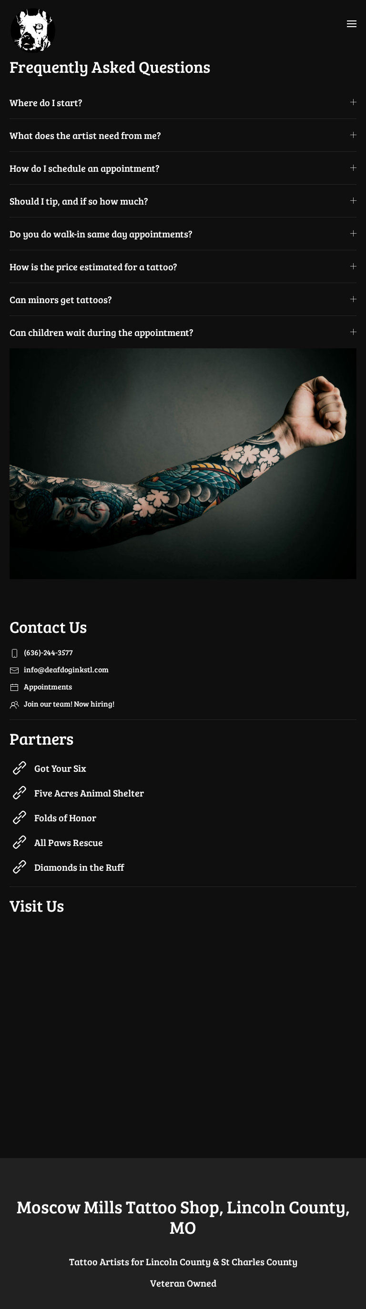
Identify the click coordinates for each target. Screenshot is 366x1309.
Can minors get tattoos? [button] (61, 299)
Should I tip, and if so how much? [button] (79, 200)
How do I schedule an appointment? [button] (85, 168)
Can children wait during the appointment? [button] (101, 332)
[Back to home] (33, 27)
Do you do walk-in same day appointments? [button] (101, 233)
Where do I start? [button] (46, 102)
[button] (351, 24)
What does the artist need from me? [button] (85, 135)
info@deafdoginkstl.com (66, 669)
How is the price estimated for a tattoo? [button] (93, 266)
